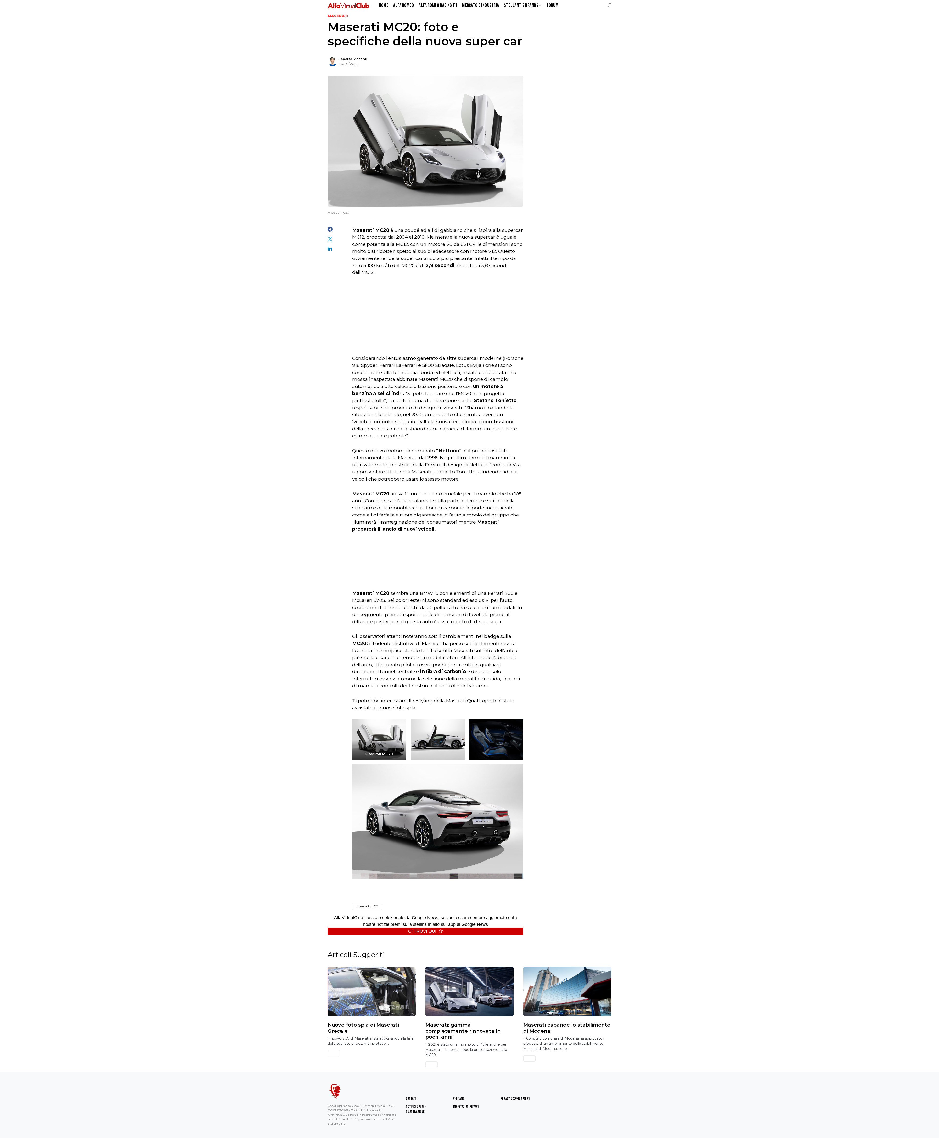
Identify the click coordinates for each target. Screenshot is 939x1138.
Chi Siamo (458, 1098)
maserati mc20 (367, 906)
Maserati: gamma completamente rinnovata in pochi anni (463, 1031)
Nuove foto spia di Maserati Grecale (363, 1028)
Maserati (338, 16)
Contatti (411, 1098)
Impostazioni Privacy (466, 1106)
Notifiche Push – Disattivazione (416, 1109)
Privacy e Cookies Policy (515, 1098)
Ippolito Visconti (353, 59)
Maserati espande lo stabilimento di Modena (566, 1028)
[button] (609, 5)
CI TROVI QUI (422, 931)
